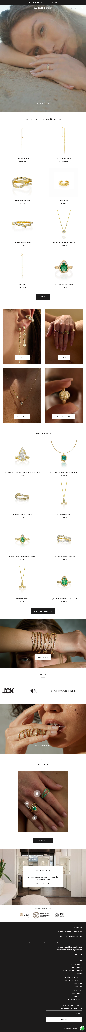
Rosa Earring (22, 285)
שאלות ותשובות (77, 983)
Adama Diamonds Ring (22, 200)
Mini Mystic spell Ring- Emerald (64, 285)
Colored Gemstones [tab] (51, 119)
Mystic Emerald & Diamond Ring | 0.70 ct (22, 557)
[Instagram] (76, 954)
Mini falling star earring (64, 158)
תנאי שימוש (78, 990)
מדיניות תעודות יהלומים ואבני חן (72, 970)
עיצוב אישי (78, 987)
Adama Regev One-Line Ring (22, 242)
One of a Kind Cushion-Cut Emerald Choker (64, 472)
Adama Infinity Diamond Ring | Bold (64, 557)
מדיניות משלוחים (76, 964)
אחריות (79, 974)
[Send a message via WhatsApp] (82, 1028)
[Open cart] (82, 8)
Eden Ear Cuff (64, 200)
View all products (43, 611)
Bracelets (43, 657)
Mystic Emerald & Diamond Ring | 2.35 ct (64, 599)
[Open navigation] (4, 8)
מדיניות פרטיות (77, 993)
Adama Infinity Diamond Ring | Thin (22, 514)
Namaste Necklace (22, 599)
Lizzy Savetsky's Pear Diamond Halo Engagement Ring (22, 472)
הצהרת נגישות (77, 996)
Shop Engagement (43, 103)
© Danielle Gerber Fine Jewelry (71, 1028)
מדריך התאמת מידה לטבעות (73, 977)
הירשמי (64, 1020)
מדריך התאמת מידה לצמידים (73, 980)
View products (43, 841)
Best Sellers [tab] (31, 119)
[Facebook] (81, 954)
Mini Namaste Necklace (63, 514)
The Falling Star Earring (22, 158)
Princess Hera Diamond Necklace (64, 242)
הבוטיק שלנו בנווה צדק (75, 1000)
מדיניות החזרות (77, 967)
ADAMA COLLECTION (43, 745)
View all (43, 297)
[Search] (76, 8)
